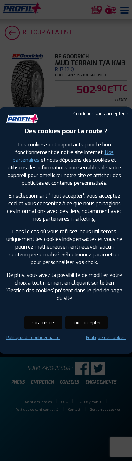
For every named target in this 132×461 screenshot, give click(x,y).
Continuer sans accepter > (101, 114)
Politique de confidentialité (33, 337)
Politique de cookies (106, 337)
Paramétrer (43, 323)
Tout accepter (86, 323)
